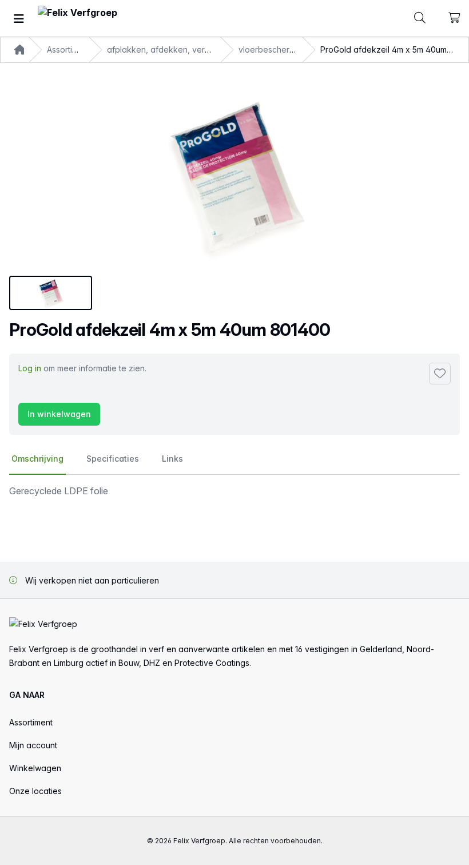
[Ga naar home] (77, 18)
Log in (29, 368)
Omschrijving (37, 458)
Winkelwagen (35, 768)
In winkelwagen (59, 414)
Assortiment (31, 722)
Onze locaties (35, 791)
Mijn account (33, 745)
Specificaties (112, 458)
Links (172, 458)
